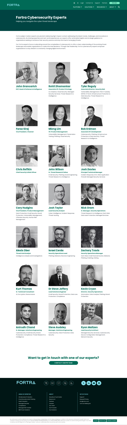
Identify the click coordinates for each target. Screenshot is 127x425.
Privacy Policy (37, 419)
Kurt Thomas (24, 288)
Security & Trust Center (55, 397)
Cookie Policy (44, 419)
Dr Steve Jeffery (58, 288)
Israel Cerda (56, 250)
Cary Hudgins (24, 207)
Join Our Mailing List (85, 403)
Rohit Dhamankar (59, 86)
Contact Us (89, 3)
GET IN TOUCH (84, 394)
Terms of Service (56, 419)
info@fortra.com (84, 401)
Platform (77, 7)
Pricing (114, 3)
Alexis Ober (23, 250)
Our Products (53, 408)
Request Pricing (84, 399)
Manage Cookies (111, 420)
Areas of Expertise (25, 394)
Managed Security (24, 403)
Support (97, 3)
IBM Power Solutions (24, 410)
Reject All (102, 420)
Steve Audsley (57, 327)
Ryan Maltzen (89, 327)
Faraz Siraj (22, 129)
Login (82, 3)
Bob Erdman (88, 129)
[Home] (13, 5)
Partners (104, 3)
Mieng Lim (55, 129)
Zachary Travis (90, 250)
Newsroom (52, 399)
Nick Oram (87, 207)
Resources (102, 7)
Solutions (89, 7)
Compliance (22, 405)
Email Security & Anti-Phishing (27, 399)
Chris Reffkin (24, 169)
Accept (96, 420)
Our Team (52, 405)
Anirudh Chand (25, 327)
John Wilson (56, 169)
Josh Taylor (56, 207)
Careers (51, 403)
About (112, 7)
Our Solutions (53, 410)
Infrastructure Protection (25, 397)
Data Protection (23, 401)
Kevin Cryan (88, 288)
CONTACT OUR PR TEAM (63, 363)
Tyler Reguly (88, 86)
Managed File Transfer (25, 408)
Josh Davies (88, 169)
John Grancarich (26, 86)
